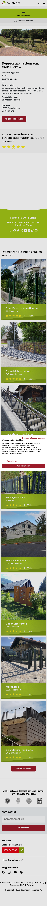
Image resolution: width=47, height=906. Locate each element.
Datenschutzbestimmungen (33, 438)
